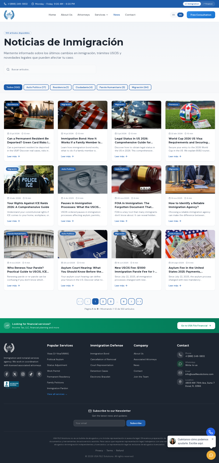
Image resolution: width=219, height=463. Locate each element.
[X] (15, 374)
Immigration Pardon (57, 388)
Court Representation (101, 365)
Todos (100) (13, 87)
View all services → (57, 394)
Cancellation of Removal (103, 359)
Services (100, 14)
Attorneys (83, 14)
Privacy (99, 450)
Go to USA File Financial (194, 325)
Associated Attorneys (145, 359)
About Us (66, 14)
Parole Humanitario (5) (112, 87)
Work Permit (53, 370)
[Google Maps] (39, 374)
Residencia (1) (61, 87)
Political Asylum (55, 359)
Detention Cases (99, 370)
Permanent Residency (58, 376)
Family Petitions (55, 382)
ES (174, 14)
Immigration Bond (99, 353)
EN (180, 14)
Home (52, 14)
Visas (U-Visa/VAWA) (58, 353)
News (117, 14)
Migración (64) (140, 87)
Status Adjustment (57, 365)
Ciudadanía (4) (84, 87)
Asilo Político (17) (36, 87)
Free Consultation (201, 14)
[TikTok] (31, 374)
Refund (120, 450)
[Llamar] (210, 432)
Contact (130, 14)
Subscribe (136, 423)
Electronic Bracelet (100, 376)
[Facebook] (6, 374)
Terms (109, 450)
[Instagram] (23, 374)
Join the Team (141, 376)
